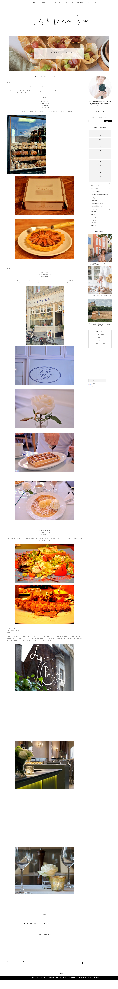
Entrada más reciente (15, 963)
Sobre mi (34, 2)
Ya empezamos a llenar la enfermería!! (100, 193)
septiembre (96, 191)
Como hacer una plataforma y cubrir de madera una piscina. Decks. (100, 324)
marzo (94, 223)
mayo (94, 217)
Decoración (100, 337)
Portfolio (69, 2)
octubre (95, 188)
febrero (95, 225)
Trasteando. (94, 200)
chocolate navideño (59, 53)
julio (94, 211)
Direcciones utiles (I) (96, 205)
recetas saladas (100, 346)
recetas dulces (100, 343)
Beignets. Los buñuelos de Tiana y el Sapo (100, 296)
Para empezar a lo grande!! (97, 203)
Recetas (44, 2)
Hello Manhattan (52, 977)
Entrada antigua (75, 963)
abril (94, 220)
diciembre (95, 183)
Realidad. (94, 197)
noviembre (95, 185)
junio (94, 214)
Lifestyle (56, 2)
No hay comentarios (31, 923)
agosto (94, 209)
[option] (59, 53)
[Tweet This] (44, 923)
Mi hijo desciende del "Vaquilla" (98, 198)
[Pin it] (47, 923)
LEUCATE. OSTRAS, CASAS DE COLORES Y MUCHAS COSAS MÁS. (100, 264)
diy (100, 340)
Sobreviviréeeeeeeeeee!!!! (97, 202)
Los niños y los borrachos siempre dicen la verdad (100, 195)
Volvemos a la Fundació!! (97, 206)
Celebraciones (100, 334)
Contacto (81, 2)
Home (25, 2)
